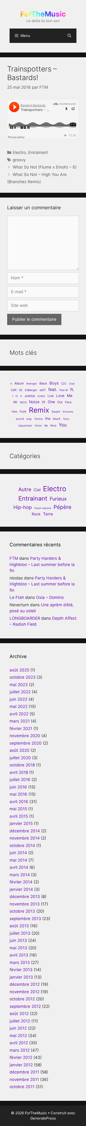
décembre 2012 (25, 984)
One (51, 402)
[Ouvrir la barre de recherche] (69, 36)
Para (68, 402)
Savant (56, 411)
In (17, 396)
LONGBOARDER (25, 618)
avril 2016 (19, 801)
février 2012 (21, 1057)
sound (20, 418)
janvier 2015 (21, 823)
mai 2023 (19, 684)
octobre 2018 (22, 765)
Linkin (41, 396)
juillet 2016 (20, 779)
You (63, 425)
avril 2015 (19, 816)
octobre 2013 (22, 911)
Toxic (66, 418)
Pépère (62, 507)
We (46, 425)
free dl (63, 390)
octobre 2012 (22, 999)
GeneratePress (43, 1118)
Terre (48, 514)
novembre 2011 (24, 1079)
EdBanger (31, 390)
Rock (36, 514)
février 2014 (21, 882)
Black (43, 383)
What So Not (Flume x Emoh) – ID (44, 167)
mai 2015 (18, 808)
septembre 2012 (25, 1006)
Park (14, 411)
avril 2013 (19, 955)
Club (72, 383)
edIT (43, 390)
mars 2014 (20, 874)
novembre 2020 (25, 735)
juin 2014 (18, 852)
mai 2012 (18, 1035)
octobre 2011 (22, 1086)
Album (19, 383)
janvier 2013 (21, 977)
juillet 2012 (20, 1021)
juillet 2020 (20, 757)
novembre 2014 (25, 838)
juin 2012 (18, 1028)
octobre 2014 (22, 845)
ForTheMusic (43, 14)
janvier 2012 (21, 1064)
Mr (15, 402)
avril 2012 (19, 1042)
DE (20, 390)
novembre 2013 (25, 904)
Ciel (37, 489)
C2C (63, 383)
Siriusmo (68, 411)
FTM (14, 558)
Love (60, 395)
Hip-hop (22, 507)
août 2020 (19, 750)
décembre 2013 (25, 896)
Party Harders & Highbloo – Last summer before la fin (42, 564)
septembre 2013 (25, 918)
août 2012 (19, 1013)
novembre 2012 (24, 991)
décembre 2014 (25, 830)
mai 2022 (18, 706)
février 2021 (21, 728)
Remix (39, 410)
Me (69, 395)
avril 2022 (19, 714)
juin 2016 (18, 787)
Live (51, 396)
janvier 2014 (21, 889)
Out (60, 402)
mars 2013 (20, 962)
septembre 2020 (26, 743)
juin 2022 (18, 699)
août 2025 (19, 670)
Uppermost (25, 425)
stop (29, 418)
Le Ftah (17, 597)
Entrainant (38, 152)
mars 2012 (20, 1050)
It (21, 396)
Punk (23, 411)
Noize (34, 402)
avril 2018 (19, 772)
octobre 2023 (23, 677)
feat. (52, 389)
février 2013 (21, 969)
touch (56, 418)
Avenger (31, 383)
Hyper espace (42, 508)
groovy (19, 160)
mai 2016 (18, 794)
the (47, 418)
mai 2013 (18, 947)
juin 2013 (18, 940)
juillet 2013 (20, 933)
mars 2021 (20, 721)
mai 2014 (18, 860)
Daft (13, 390)
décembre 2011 (24, 1072)
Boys (54, 383)
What (53, 425)
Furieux (58, 499)
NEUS (23, 402)
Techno (38, 418)
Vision (38, 425)
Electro (19, 152)
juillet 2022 (20, 691)
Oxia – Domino (50, 597)
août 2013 (19, 925)
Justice (29, 396)
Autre (24, 489)
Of (43, 402)
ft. (72, 389)
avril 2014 (19, 867)
